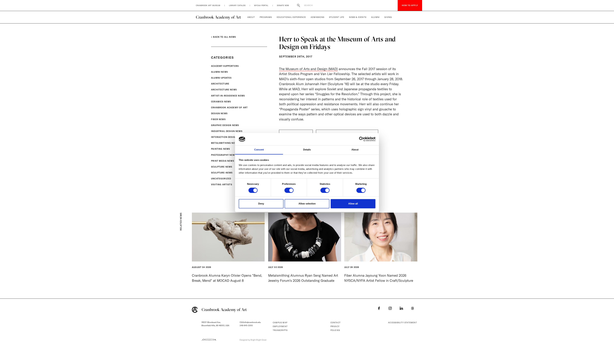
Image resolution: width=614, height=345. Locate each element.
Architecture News (224, 89)
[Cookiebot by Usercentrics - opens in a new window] (361, 139)
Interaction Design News (227, 137)
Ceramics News (221, 101)
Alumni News (219, 72)
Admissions (317, 17)
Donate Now (283, 5)
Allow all (353, 203)
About (251, 17)
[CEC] (209, 339)
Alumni (375, 17)
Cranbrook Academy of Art (218, 17)
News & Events (357, 17)
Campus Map (280, 322)
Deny (261, 203)
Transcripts (280, 330)
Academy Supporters (225, 66)
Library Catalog (237, 5)
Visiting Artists (221, 184)
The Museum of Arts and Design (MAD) (308, 69)
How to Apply (410, 5)
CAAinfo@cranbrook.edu (250, 322)
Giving (388, 17)
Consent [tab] (259, 149)
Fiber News (218, 119)
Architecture (220, 83)
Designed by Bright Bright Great (253, 340)
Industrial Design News (226, 131)
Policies (335, 330)
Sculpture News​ (221, 166)
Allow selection (307, 203)
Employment (280, 326)
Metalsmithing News (224, 143)
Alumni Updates (221, 78)
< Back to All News (223, 37)
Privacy (335, 326)
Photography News (223, 155)
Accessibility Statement (402, 322)
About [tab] (354, 149)
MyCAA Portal (261, 5)
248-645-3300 (246, 325)
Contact (336, 322)
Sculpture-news (221, 172)
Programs (266, 17)
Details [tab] (307, 149)
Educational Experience (291, 17)
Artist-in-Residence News (228, 95)
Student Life (336, 17)
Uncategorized (221, 178)
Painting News (220, 149)
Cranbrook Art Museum (208, 5)
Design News (219, 113)
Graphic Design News (225, 125)
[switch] (289, 190)
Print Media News (222, 161)
